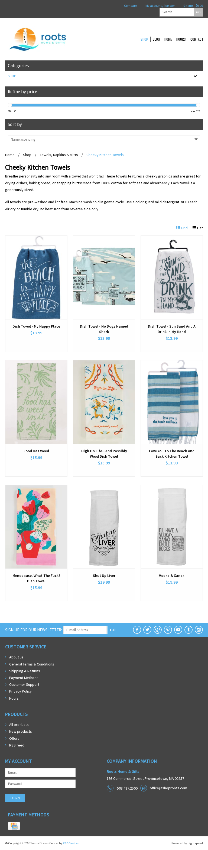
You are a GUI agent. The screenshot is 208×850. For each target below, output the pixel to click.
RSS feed (16, 745)
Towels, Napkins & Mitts (59, 154)
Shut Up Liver (104, 575)
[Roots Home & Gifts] (55, 39)
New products (20, 731)
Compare (130, 6)
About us (16, 657)
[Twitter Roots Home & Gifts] (147, 630)
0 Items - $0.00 (193, 6)
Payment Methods (23, 677)
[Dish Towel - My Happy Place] (36, 277)
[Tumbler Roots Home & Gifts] (188, 630)
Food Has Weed (36, 450)
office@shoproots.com (168, 788)
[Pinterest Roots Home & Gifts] (168, 630)
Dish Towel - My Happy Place (36, 326)
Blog (156, 39)
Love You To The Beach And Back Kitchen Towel (171, 453)
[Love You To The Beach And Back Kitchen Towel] (172, 402)
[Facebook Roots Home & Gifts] (137, 630)
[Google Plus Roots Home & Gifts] (158, 630)
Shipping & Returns (24, 670)
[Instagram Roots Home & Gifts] (199, 630)
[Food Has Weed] (36, 402)
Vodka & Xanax (171, 575)
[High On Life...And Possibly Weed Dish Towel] (104, 402)
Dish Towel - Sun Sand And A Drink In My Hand (172, 329)
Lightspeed (195, 843)
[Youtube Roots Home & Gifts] (178, 630)
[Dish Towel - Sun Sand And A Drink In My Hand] (172, 277)
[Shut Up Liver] (104, 526)
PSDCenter (71, 843)
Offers (14, 738)
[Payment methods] (14, 826)
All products (19, 724)
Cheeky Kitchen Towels (105, 154)
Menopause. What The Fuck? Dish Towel (36, 578)
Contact (196, 39)
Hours (181, 39)
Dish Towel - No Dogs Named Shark (104, 329)
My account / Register (160, 6)
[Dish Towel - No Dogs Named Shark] (104, 277)
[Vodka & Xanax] (172, 526)
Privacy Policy (20, 691)
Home (168, 39)
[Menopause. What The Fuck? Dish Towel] (36, 526)
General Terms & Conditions (31, 664)
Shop (144, 39)
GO (198, 12)
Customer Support (24, 684)
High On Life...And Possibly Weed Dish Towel (104, 453)
